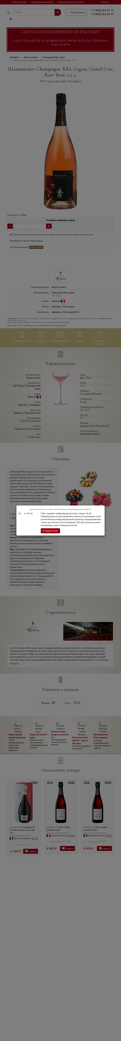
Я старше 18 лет (50, 531)
